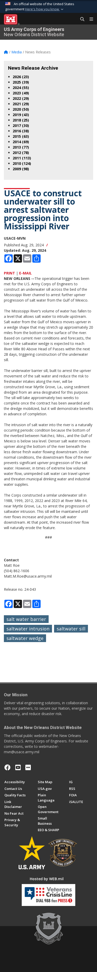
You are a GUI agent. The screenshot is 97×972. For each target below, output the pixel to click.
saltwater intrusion (27, 629)
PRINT (9, 273)
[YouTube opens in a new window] (18, 767)
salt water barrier (26, 619)
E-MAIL (25, 273)
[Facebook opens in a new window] (7, 767)
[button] (44, 9)
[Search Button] (80, 19)
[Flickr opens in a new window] (28, 767)
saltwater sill (71, 629)
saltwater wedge (24, 638)
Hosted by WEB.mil (47, 878)
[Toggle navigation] (89, 19)
